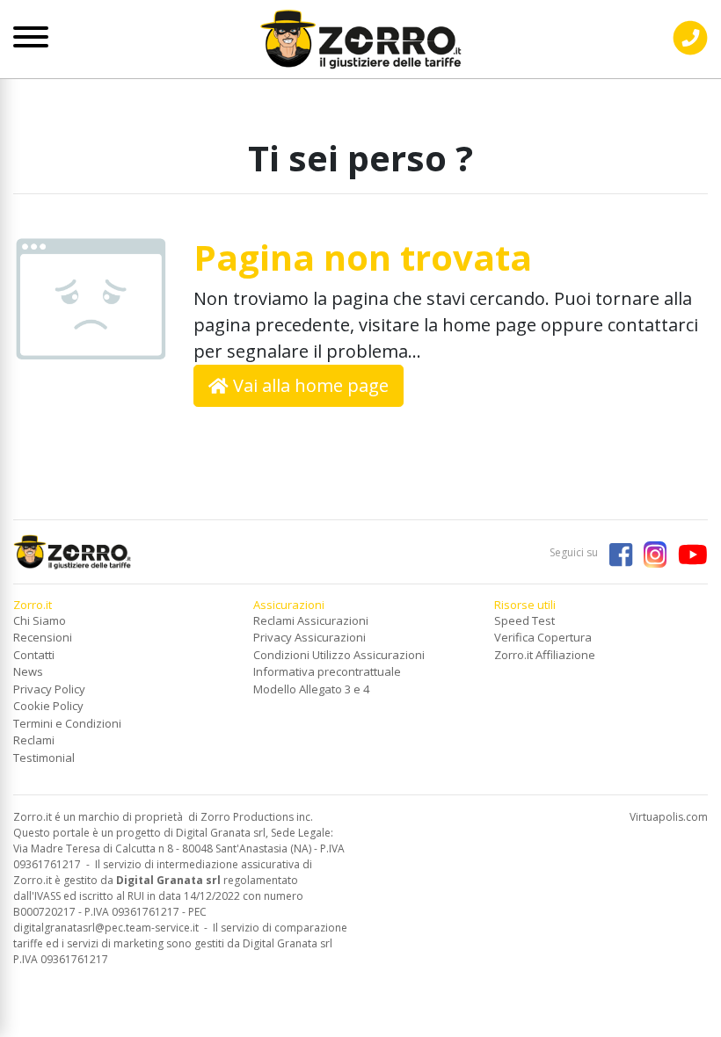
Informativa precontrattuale (327, 671)
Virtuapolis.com (669, 816)
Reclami (34, 740)
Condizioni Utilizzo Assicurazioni (339, 655)
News (28, 671)
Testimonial (44, 757)
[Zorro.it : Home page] (360, 33)
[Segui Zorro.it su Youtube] (688, 552)
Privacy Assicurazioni (309, 637)
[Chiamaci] (690, 52)
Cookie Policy (48, 706)
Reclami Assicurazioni (310, 620)
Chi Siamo (39, 620)
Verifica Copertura (543, 637)
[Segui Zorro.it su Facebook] (616, 552)
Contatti (34, 655)
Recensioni (42, 637)
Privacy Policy (49, 689)
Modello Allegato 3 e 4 (311, 689)
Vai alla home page (309, 385)
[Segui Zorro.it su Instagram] (650, 552)
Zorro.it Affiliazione (544, 655)
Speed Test (524, 620)
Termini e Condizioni (67, 723)
